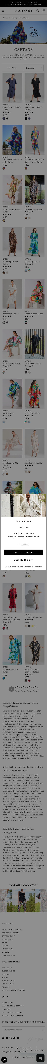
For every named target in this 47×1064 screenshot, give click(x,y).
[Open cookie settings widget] (4, 1060)
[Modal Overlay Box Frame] (23, 532)
